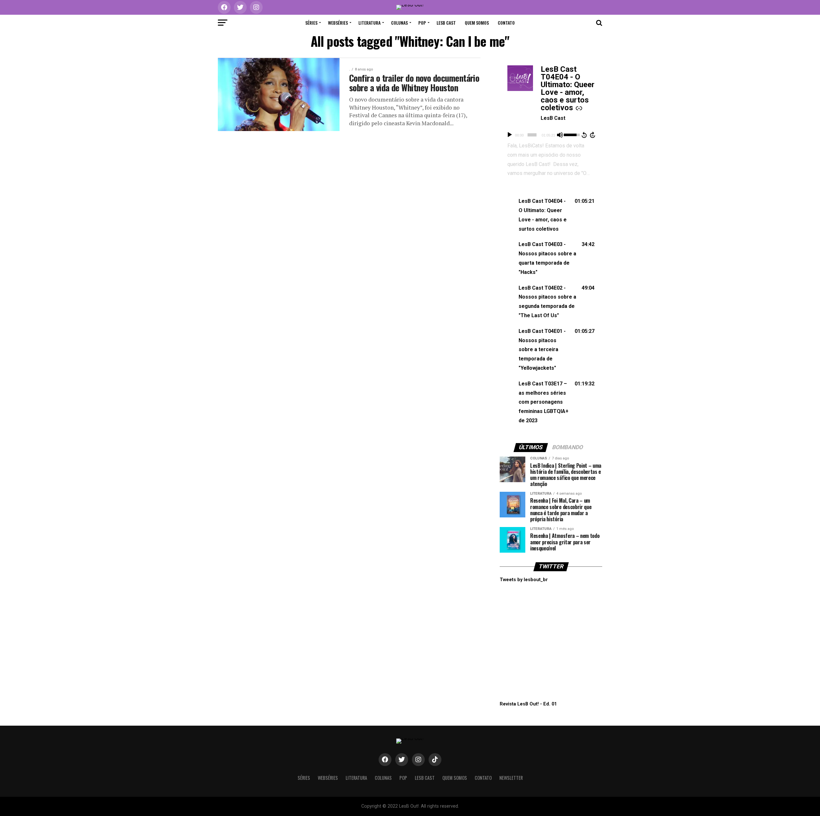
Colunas (399, 22)
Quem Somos (477, 22)
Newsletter (511, 777)
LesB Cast (446, 22)
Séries (311, 22)
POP (422, 22)
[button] (551, 215)
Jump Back (584, 135)
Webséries (338, 22)
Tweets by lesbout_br (524, 579)
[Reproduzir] (509, 135)
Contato (506, 22)
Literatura (369, 22)
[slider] (532, 134)
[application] (551, 134)
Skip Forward (593, 135)
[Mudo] (560, 135)
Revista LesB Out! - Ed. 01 (528, 704)
